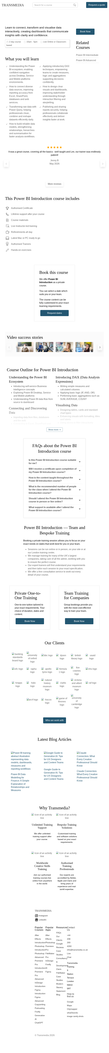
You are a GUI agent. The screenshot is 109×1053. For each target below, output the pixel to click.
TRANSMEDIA (13, 5)
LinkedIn (42, 920)
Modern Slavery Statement (60, 987)
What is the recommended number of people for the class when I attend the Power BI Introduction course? (52, 489)
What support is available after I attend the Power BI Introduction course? (51, 509)
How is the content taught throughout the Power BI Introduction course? (51, 479)
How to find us (70, 995)
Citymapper (72, 1009)
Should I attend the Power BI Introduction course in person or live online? (51, 500)
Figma (48, 972)
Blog (58, 994)
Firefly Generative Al (40, 1015)
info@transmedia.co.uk (77, 950)
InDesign (49, 961)
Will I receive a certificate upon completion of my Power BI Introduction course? (52, 470)
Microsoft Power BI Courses (48, 12)
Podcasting (40, 1008)
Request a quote (96, 5)
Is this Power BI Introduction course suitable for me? (52, 461)
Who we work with (54, 720)
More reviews (54, 184)
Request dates (54, 313)
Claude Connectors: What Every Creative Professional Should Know (87, 776)
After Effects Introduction (40, 939)
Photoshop (50, 942)
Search (74, 5)
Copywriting (40, 1004)
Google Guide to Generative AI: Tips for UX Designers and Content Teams (53, 774)
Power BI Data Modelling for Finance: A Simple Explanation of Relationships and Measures (20, 782)
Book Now (85, 31)
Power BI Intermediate (87, 55)
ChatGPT (39, 1023)
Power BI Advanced (86, 60)
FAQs (58, 933)
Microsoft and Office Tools (22, 12)
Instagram (43, 915)
